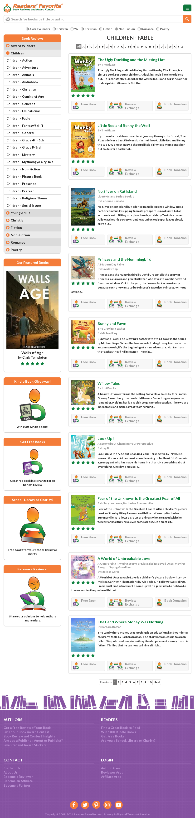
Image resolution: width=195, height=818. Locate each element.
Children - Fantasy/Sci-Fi (24, 126)
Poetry (164, 29)
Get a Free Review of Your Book (27, 728)
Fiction (107, 29)
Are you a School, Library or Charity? (128, 740)
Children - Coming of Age (25, 96)
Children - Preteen (20, 191)
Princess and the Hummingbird (124, 259)
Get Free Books (112, 736)
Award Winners (39, 29)
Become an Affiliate (18, 781)
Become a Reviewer (18, 777)
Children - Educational (23, 111)
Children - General (20, 133)
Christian (90, 29)
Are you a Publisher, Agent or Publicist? (33, 740)
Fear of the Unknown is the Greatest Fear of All (139, 498)
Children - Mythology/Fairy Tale (30, 162)
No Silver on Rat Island (117, 191)
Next (157, 682)
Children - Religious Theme (27, 198)
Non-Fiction (127, 29)
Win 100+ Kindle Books (118, 732)
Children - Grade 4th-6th (25, 140)
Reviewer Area (112, 772)
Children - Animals (20, 75)
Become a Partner (17, 785)
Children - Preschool (21, 184)
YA (76, 29)
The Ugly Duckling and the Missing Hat (131, 59)
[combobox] (97, 19)
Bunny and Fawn (112, 323)
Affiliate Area (111, 777)
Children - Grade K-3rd (23, 147)
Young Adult (20, 213)
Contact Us (12, 768)
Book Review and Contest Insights (29, 736)
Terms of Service (138, 814)
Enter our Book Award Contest (26, 732)
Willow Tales (109, 383)
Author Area (110, 768)
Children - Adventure (22, 67)
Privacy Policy (112, 814)
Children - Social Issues (24, 205)
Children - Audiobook (22, 82)
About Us (11, 772)
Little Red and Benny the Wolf (124, 125)
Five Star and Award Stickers (25, 745)
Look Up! (106, 438)
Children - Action (19, 60)
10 (149, 682)
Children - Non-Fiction (23, 169)
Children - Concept (20, 104)
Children (62, 29)
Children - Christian (21, 89)
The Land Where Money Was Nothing (130, 622)
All (79, 46)
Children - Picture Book (24, 176)
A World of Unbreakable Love (124, 558)
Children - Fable (18, 118)
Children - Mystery (20, 155)
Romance (147, 29)
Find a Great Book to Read (120, 728)
